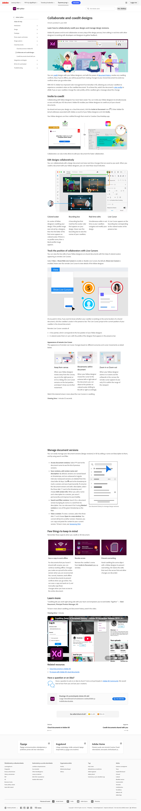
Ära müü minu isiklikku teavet (121, 807)
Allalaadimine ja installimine (95, 769)
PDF (5, 777)
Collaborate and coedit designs (25, 52)
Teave (117, 769)
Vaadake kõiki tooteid (37, 779)
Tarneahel (118, 784)
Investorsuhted (119, 782)
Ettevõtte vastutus (120, 779)
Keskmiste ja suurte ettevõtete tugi (96, 777)
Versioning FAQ (75, 524)
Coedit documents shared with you (26, 56)
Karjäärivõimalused (120, 771)
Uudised (118, 777)
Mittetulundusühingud (65, 769)
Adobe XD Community (110, 681)
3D (5, 779)
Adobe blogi (119, 795)
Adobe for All (119, 792)
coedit (55, 75)
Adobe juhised (91, 774)
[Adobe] (5, 2)
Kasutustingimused (98, 807)
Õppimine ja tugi (62, 2)
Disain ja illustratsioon (10, 771)
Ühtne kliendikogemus (37, 771)
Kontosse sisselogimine (121, 766)
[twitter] (28, 808)
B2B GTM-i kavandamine (38, 777)
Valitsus (62, 771)
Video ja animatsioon (9, 774)
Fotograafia (7, 769)
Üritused (118, 774)
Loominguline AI (8, 766)
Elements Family (8, 782)
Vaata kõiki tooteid (9, 787)
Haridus (62, 766)
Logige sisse (133, 2)
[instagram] (24, 808)
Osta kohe (76, 3)
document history (104, 75)
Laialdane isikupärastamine (38, 766)
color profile (118, 87)
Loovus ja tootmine (36, 774)
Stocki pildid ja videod (10, 784)
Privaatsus (89, 807)
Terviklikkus (119, 790)
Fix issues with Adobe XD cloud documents (64, 672)
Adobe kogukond (92, 771)
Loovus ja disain (15, 2)
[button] (126, 2)
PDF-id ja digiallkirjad (30, 2)
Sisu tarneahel (35, 769)
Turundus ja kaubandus (47, 2)
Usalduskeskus (119, 787)
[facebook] (21, 808)
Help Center (91, 766)
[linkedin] (31, 808)
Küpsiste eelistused (108, 807)
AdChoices (134, 807)
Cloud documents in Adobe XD (25, 48)
